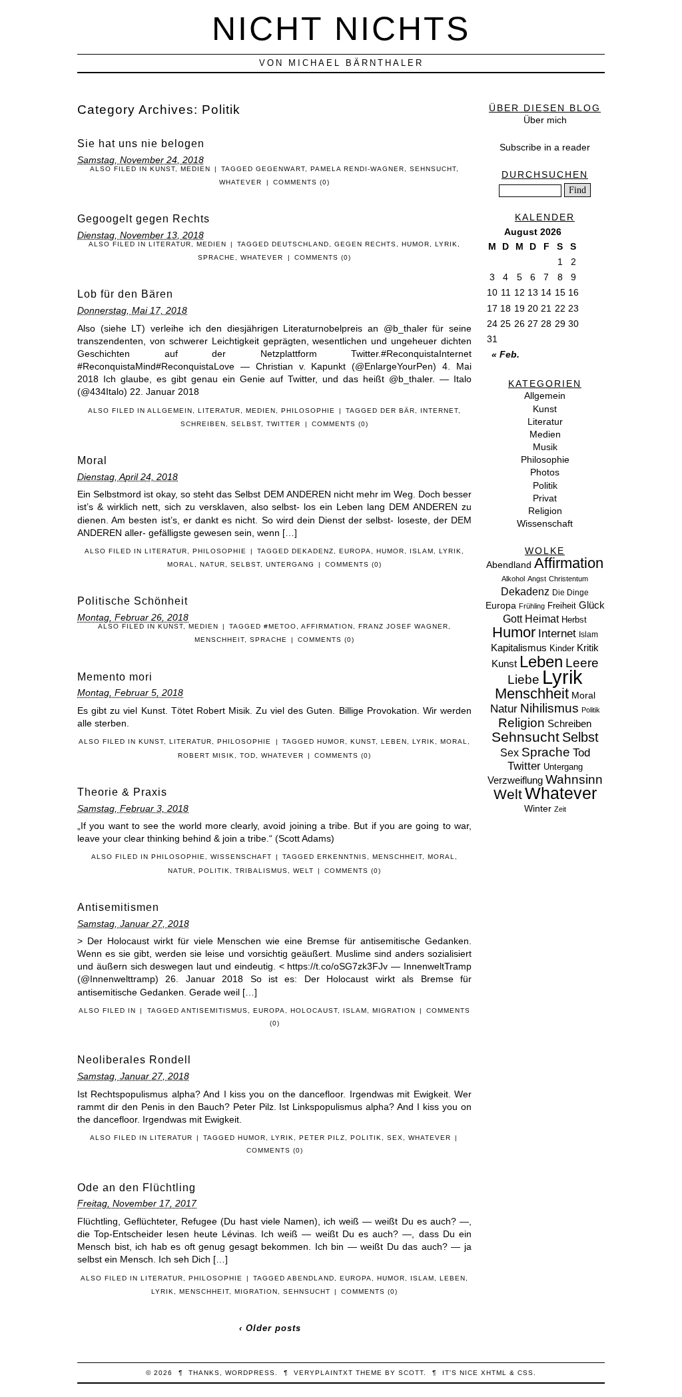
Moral (92, 460)
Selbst (246, 423)
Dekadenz (313, 551)
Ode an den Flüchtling (136, 1187)
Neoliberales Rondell (134, 1059)
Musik (545, 446)
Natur (212, 564)
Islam (422, 551)
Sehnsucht (433, 168)
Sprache (216, 257)
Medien (195, 168)
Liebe (523, 680)
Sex (395, 1137)
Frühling (532, 606)
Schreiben (203, 423)
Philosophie (308, 410)
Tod (248, 755)
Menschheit (219, 639)
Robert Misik (206, 755)
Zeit (560, 809)
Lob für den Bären (125, 294)
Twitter (283, 423)
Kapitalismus (519, 647)
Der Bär (397, 410)
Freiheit (561, 606)
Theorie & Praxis (122, 792)
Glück (592, 605)
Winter (537, 808)
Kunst (162, 168)
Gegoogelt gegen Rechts (143, 218)
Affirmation (327, 626)
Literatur (170, 244)
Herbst (574, 620)
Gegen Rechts (365, 244)
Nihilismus (549, 707)
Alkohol (513, 579)
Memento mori (115, 677)
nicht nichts (341, 28)
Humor (416, 244)
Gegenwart (280, 168)
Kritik (588, 648)
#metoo (280, 626)
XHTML (494, 1372)
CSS (525, 1372)
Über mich (545, 120)
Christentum (568, 579)
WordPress (250, 1372)
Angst (536, 579)
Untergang (290, 564)
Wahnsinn (574, 779)
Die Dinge (570, 592)
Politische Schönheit (132, 601)
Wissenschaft (241, 856)
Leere (582, 663)
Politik (214, 870)
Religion (545, 510)
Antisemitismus (214, 1010)
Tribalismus (261, 870)
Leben (394, 741)
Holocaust (314, 1010)
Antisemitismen (118, 907)
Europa (355, 551)
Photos (544, 472)
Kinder (561, 648)
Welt (303, 870)
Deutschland (300, 244)
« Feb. (505, 354)
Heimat (542, 619)
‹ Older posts (270, 1328)
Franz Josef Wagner (403, 626)
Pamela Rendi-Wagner (357, 168)
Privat (545, 498)
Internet (439, 410)
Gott (512, 619)
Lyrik (446, 244)
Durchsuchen (545, 174)
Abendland (310, 1278)
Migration (394, 1010)
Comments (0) (301, 182)
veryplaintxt (323, 1372)
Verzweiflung (515, 780)
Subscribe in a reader (545, 147)
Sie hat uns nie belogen (140, 143)
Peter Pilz (322, 1137)
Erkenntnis (342, 856)
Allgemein (169, 410)
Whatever (240, 182)
